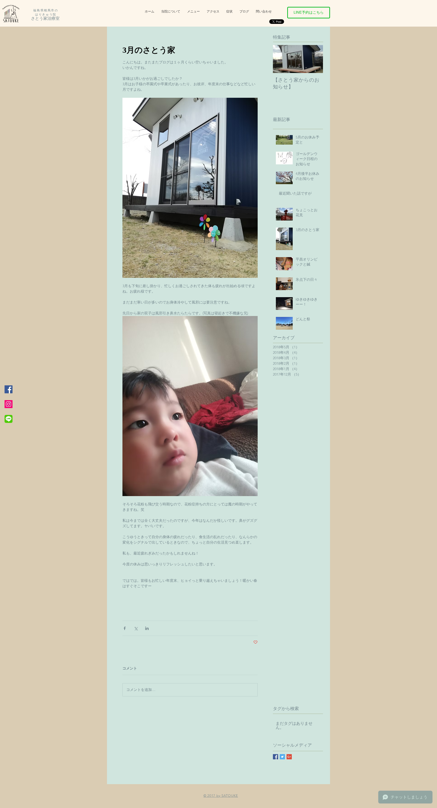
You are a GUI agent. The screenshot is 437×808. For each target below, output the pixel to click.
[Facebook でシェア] (124, 628)
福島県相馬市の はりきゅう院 (45, 12)
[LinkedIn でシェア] (147, 628)
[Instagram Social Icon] (9, 404)
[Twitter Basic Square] (282, 756)
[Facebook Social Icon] (9, 389)
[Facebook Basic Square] (275, 756)
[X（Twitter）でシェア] (136, 628)
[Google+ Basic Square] (289, 756)
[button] (229, 11)
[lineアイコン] (9, 419)
